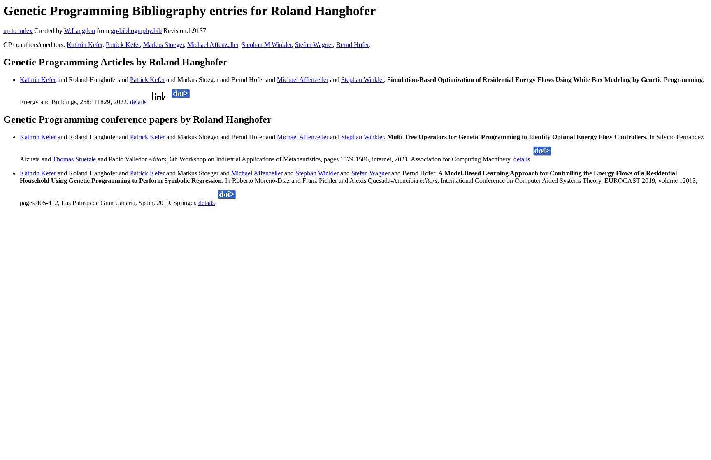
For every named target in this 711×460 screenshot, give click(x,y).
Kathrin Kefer (84, 44)
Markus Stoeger (163, 44)
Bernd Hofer (352, 44)
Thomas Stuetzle (74, 159)
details (138, 101)
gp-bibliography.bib (136, 30)
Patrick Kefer (123, 44)
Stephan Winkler (362, 79)
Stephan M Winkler (267, 44)
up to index (18, 30)
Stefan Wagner (314, 44)
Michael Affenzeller (212, 44)
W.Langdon (79, 30)
